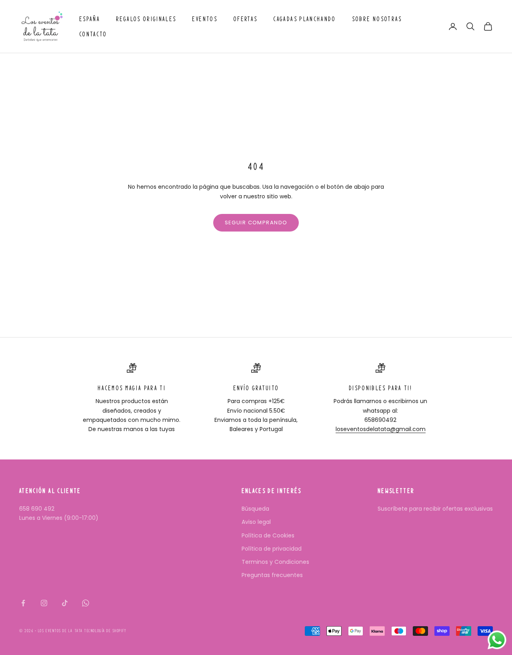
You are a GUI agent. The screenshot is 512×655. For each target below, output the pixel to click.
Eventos (204, 19)
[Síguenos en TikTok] (65, 603)
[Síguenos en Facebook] (23, 603)
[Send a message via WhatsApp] (497, 640)
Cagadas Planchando (304, 19)
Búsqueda (255, 509)
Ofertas (245, 19)
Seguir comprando (256, 222)
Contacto (93, 34)
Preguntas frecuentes (272, 575)
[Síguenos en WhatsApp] (86, 603)
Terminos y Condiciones (275, 562)
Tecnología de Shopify (105, 630)
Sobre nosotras (377, 19)
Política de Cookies (268, 535)
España (89, 19)
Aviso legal (256, 522)
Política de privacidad (272, 549)
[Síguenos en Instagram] (44, 603)
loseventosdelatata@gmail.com (381, 429)
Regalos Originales (146, 19)
